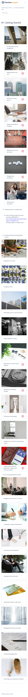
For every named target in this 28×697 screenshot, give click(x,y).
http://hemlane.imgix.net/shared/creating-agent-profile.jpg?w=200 (16, 220)
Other (2, 9)
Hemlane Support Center (6, 8)
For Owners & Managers (18, 8)
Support (15, 2)
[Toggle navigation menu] (25, 3)
